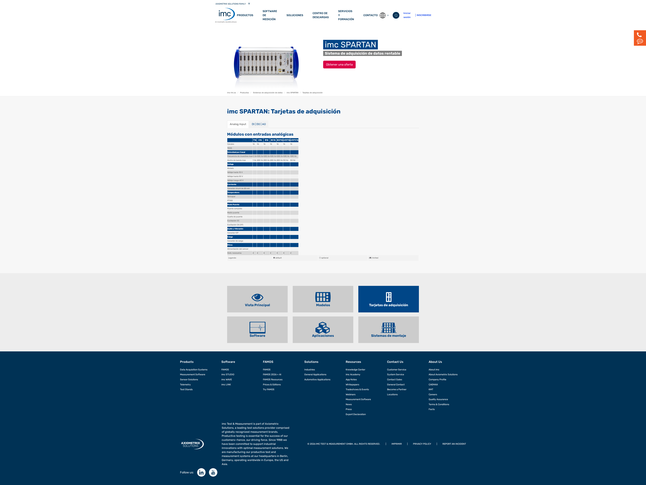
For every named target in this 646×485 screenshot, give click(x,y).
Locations (392, 394)
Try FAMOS (268, 389)
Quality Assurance (438, 399)
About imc (434, 369)
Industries (309, 369)
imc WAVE (226, 379)
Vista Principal (257, 305)
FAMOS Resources (272, 379)
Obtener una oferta (339, 64)
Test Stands (186, 389)
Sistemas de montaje (388, 336)
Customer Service (396, 369)
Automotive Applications (317, 379)
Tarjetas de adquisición (388, 305)
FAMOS (225, 369)
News (349, 404)
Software (257, 336)
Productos (245, 15)
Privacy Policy (422, 443)
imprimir (396, 443)
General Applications (315, 374)
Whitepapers (352, 384)
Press (349, 409)
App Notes (351, 379)
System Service (395, 374)
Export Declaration (356, 414)
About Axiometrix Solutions (443, 374)
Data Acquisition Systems (193, 369)
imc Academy (353, 374)
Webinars (350, 394)
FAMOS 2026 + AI (272, 374)
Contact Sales (394, 379)
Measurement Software (192, 374)
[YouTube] (213, 472)
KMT (431, 389)
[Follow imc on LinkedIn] (201, 472)
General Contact (396, 384)
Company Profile (437, 379)
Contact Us (395, 362)
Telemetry (185, 384)
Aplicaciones (323, 336)
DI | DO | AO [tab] (259, 124)
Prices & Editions (272, 384)
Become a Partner (396, 389)
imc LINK (226, 384)
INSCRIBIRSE (424, 15)
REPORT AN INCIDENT (454, 443)
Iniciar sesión (407, 15)
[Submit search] (396, 15)
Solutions (311, 362)
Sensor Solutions (189, 379)
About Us (435, 362)
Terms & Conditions (439, 404)
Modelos (323, 305)
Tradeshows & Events (357, 389)
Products (187, 362)
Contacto (370, 15)
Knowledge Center (355, 369)
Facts (432, 409)
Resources (353, 362)
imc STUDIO (227, 374)
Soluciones (294, 15)
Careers (433, 394)
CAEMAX (433, 384)
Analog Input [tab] (238, 124)
